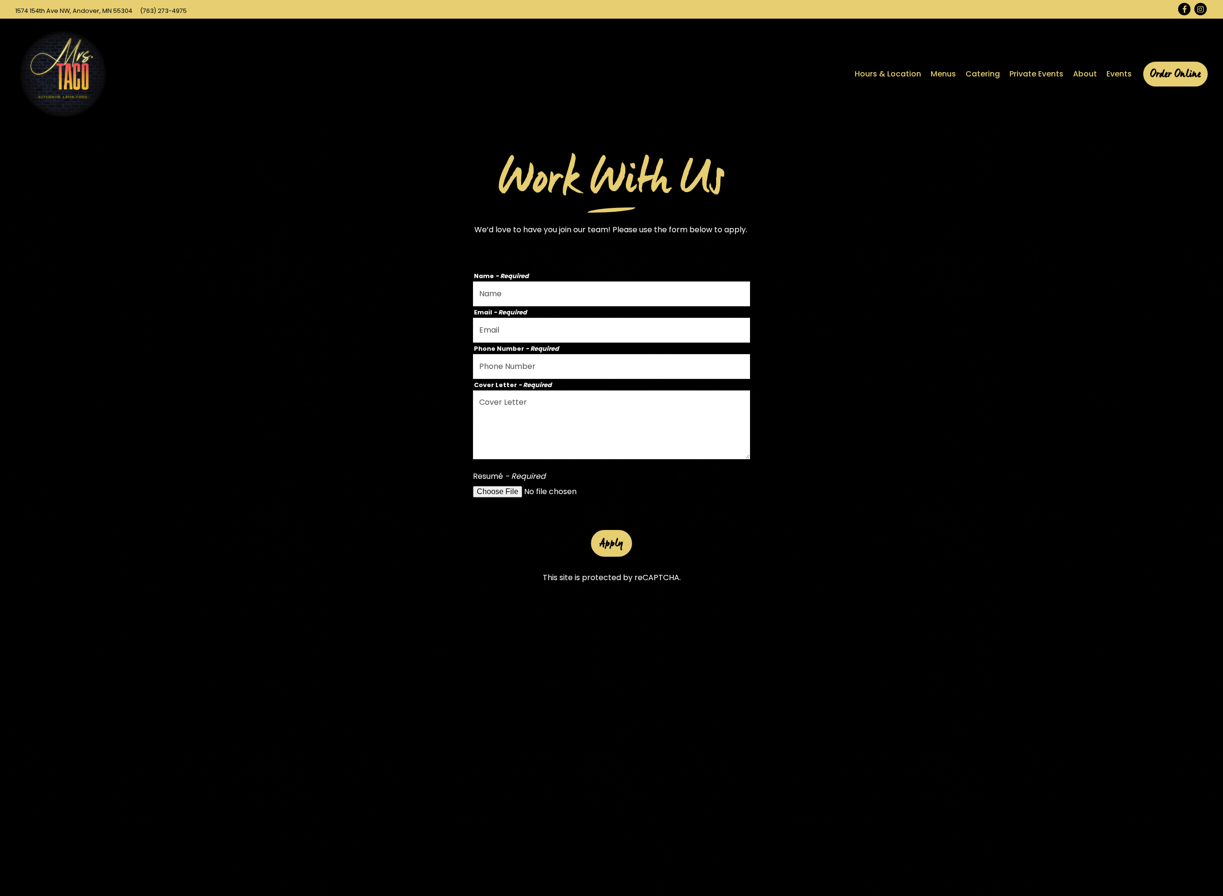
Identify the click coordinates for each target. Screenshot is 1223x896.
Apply (611, 543)
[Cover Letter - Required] (611, 424)
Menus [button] (943, 73)
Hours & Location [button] (888, 73)
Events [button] (1119, 73)
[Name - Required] (611, 293)
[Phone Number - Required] (611, 366)
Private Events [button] (1036, 73)
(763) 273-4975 (163, 11)
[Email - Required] (611, 330)
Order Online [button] (1175, 74)
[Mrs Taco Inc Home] (63, 74)
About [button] (1085, 73)
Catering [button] (983, 73)
